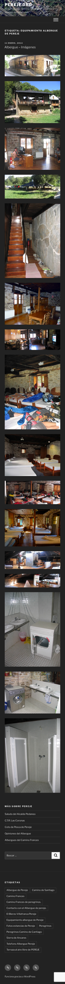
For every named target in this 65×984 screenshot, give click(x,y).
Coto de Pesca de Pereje (18, 827)
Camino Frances (15, 896)
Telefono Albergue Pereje (20, 943)
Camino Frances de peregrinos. (23, 902)
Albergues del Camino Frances (22, 840)
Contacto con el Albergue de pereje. (26, 908)
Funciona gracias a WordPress (20, 976)
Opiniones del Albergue (18, 833)
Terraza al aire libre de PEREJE (22, 949)
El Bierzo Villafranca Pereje (21, 914)
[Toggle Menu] (55, 19)
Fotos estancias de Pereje (20, 925)
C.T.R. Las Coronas (15, 820)
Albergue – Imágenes (20, 47)
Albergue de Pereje (17, 890)
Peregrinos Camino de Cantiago (24, 931)
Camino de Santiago (43, 890)
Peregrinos (45, 925)
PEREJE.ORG (18, 4)
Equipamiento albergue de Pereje (25, 920)
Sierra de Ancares (16, 937)
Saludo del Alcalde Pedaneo (20, 814)
